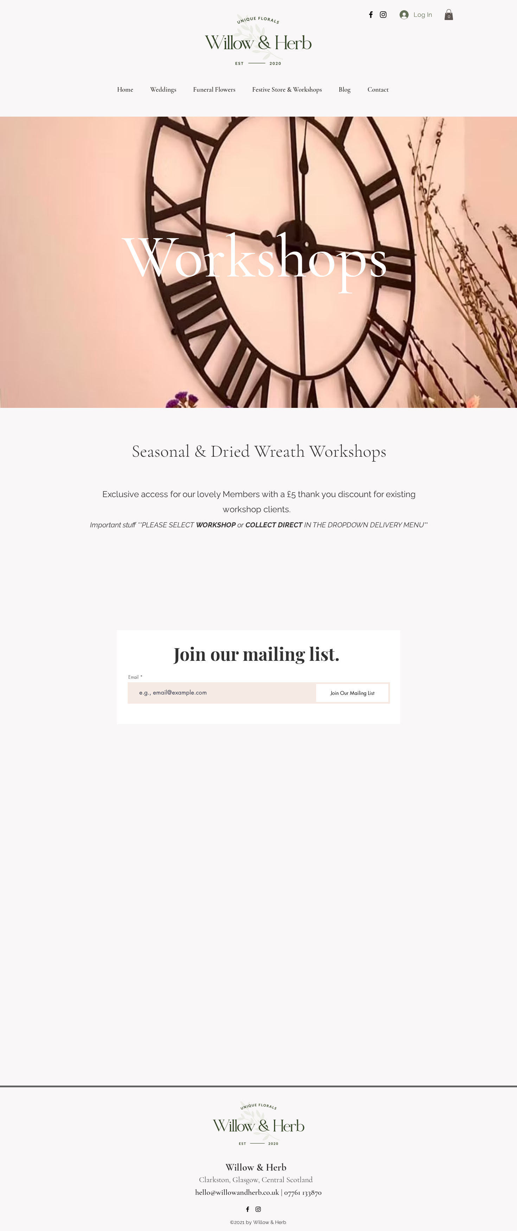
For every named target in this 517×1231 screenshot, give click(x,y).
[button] (448, 14)
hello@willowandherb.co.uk (237, 1192)
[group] (254, 595)
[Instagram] (383, 14)
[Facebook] (370, 14)
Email (133, 677)
